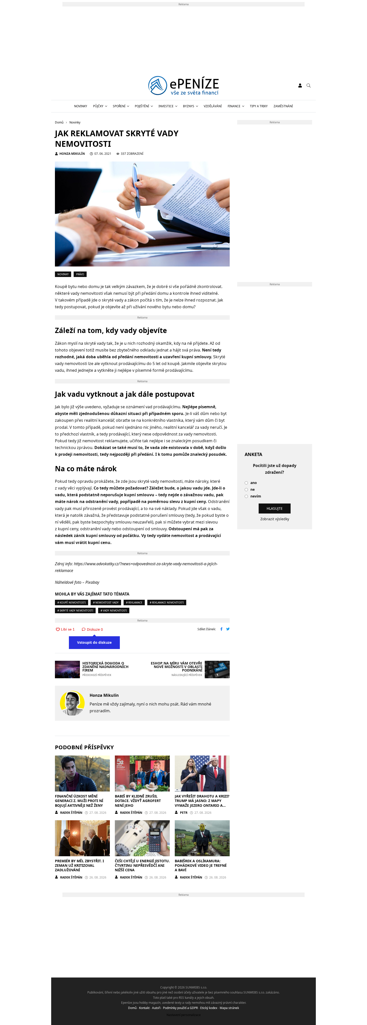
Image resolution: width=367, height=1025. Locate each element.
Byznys (188, 106)
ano (253, 483)
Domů (132, 1008)
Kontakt (144, 1008)
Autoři (156, 1008)
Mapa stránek (229, 1008)
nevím (255, 496)
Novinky (80, 106)
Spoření (119, 106)
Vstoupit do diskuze (94, 642)
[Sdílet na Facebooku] (221, 629)
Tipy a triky (259, 106)
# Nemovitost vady (106, 602)
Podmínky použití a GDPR (180, 1008)
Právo (80, 274)
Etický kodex (208, 1008)
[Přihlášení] (300, 86)
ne (252, 490)
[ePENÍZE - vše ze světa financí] (183, 85)
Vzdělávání (213, 106)
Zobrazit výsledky (274, 518)
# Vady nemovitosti (114, 610)
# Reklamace (134, 602)
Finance (234, 106)
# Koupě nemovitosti (71, 602)
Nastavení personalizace (184, 1015)
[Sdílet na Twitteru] (228, 629)
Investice (166, 106)
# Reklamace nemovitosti (167, 602)
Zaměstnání (283, 106)
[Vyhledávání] (308, 85)
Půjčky (98, 106)
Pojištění (142, 106)
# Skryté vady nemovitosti (75, 610)
